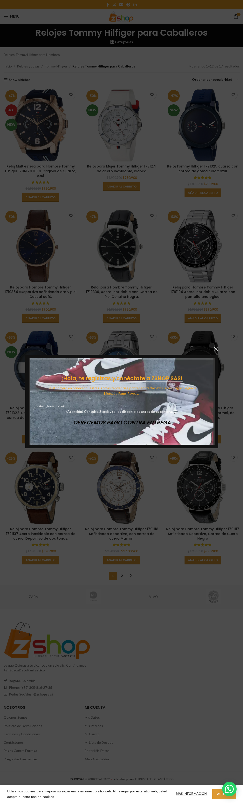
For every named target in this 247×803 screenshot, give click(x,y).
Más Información (191, 794)
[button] (229, 789)
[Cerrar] (216, 349)
